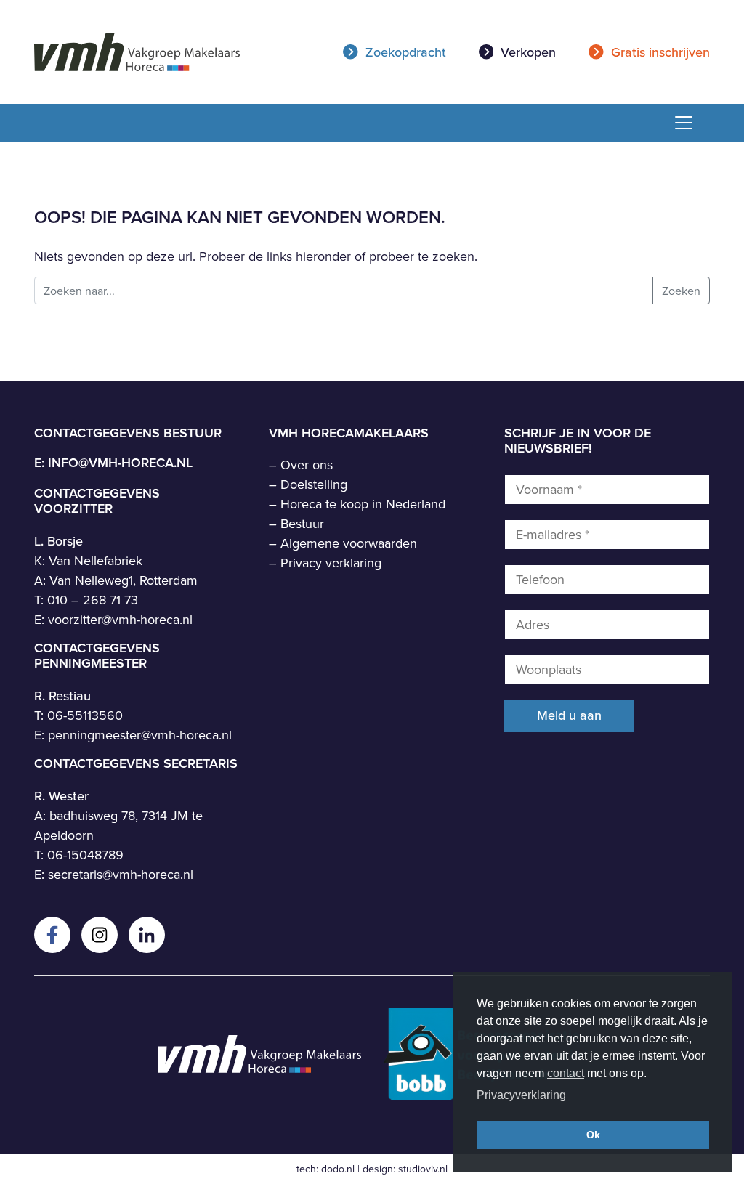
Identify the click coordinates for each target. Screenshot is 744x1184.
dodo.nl (338, 1168)
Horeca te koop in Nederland (362, 504)
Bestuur (302, 523)
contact (565, 1073)
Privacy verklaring (330, 563)
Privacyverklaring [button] (521, 1095)
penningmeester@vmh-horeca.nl (140, 735)
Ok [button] (593, 1134)
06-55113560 (85, 715)
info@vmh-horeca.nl (120, 462)
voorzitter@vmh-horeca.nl (120, 619)
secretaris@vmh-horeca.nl (120, 874)
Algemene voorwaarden (348, 543)
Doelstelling (313, 484)
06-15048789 (85, 855)
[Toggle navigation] (678, 123)
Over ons (306, 464)
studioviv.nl (423, 1168)
